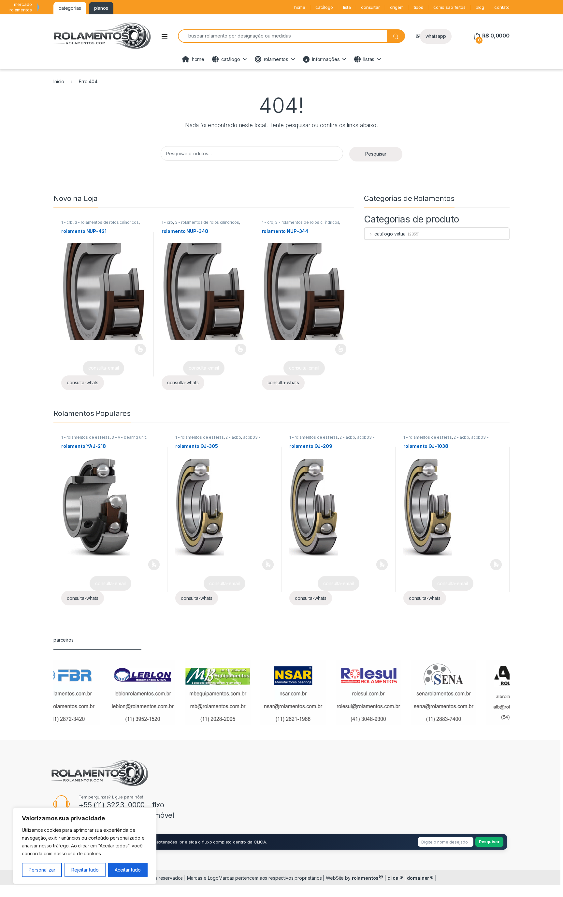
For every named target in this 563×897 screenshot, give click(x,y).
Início (58, 81)
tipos (418, 7)
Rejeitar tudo (85, 870)
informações (325, 59)
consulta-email (103, 368)
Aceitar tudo (128, 870)
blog (480, 7)
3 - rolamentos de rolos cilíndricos (107, 222)
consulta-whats (82, 382)
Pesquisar (375, 154)
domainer (420, 878)
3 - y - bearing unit (128, 437)
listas (368, 59)
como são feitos (449, 7)
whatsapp (436, 36)
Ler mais (140, 349)
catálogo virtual (390, 233)
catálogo (324, 7)
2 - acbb (233, 437)
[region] (84, 846)
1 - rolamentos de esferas (85, 437)
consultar (370, 7)
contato (502, 7)
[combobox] (282, 36)
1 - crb (67, 222)
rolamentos (276, 59)
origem (397, 7)
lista (347, 7)
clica (395, 878)
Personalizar (42, 870)
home (299, 7)
